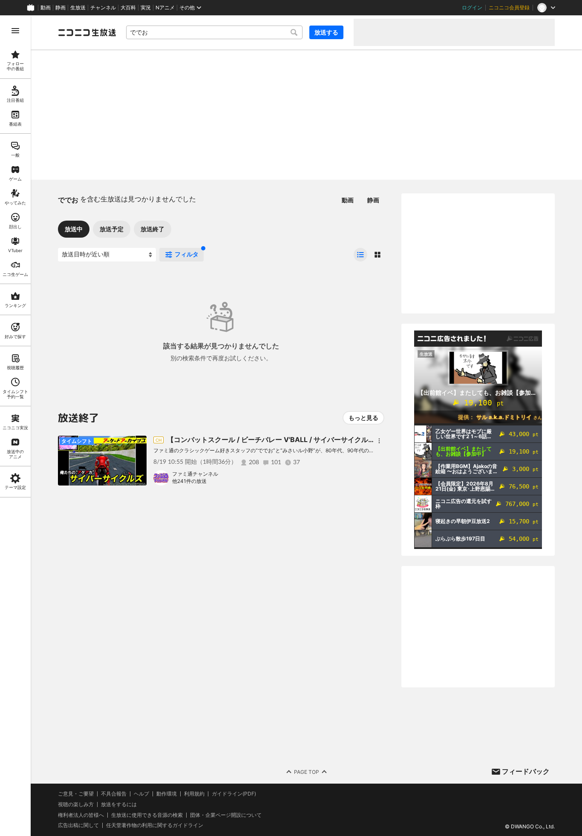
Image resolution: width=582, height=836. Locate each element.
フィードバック (526, 771)
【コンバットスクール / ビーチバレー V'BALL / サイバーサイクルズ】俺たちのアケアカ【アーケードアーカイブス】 (346, 439)
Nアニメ (165, 7)
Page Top (306, 772)
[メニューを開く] (15, 30)
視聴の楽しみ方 (76, 804)
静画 (60, 7)
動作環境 (166, 793)
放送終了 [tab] (152, 229)
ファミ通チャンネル (195, 474)
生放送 (78, 7)
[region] (15, 425)
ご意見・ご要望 (76, 793)
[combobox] (214, 32)
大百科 (128, 7)
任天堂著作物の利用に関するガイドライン (154, 825)
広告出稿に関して (78, 825)
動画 (45, 7)
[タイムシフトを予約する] (138, 444)
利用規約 (194, 793)
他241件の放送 (189, 481)
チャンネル (103, 7)
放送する (326, 32)
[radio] (360, 254)
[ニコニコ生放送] (87, 32)
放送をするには (119, 804)
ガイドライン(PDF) (234, 793)
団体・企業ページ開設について (226, 815)
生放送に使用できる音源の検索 (147, 815)
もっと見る (363, 417)
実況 (146, 7)
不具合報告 (114, 793)
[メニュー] (379, 441)
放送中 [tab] (74, 229)
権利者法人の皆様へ (81, 815)
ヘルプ (141, 793)
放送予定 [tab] (112, 229)
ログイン (472, 7)
